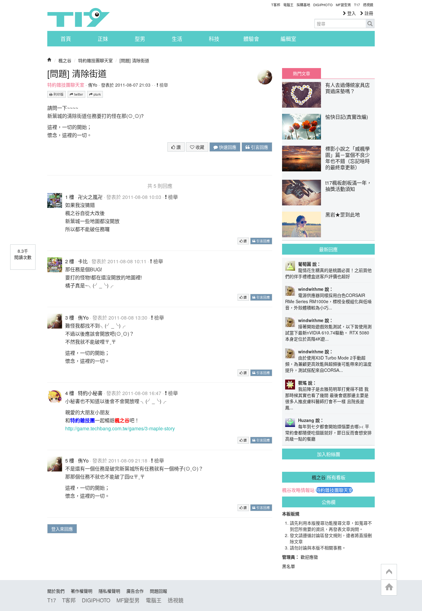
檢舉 (163, 85)
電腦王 (288, 4)
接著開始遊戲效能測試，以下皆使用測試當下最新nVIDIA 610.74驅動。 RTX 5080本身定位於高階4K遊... (328, 332)
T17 (78, 17)
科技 (214, 38)
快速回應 (227, 147)
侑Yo (92, 85)
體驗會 (251, 38)
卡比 (83, 261)
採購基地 (303, 4)
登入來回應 (62, 529)
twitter (78, 94)
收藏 (199, 147)
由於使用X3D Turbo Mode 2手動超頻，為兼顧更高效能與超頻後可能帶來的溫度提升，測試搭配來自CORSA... (328, 364)
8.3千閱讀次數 (23, 254)
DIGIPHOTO (323, 4)
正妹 (103, 38)
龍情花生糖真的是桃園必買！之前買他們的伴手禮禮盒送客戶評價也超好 (328, 273)
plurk (97, 94)
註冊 (368, 13)
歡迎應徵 (309, 557)
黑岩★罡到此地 (342, 214)
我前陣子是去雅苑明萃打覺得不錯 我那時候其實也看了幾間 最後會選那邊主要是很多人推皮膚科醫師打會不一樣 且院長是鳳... (327, 398)
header (389, 572)
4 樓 (69, 393)
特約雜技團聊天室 (95, 60)
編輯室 (288, 38)
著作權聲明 (81, 591)
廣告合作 (135, 591)
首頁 (66, 38)
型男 (140, 38)
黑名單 (288, 566)
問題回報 (158, 591)
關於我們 (56, 591)
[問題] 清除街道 (134, 60)
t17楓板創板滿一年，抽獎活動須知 (348, 185)
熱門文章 (301, 73)
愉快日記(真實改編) (346, 116)
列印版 (58, 94)
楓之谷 (64, 60)
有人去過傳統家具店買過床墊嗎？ (347, 88)
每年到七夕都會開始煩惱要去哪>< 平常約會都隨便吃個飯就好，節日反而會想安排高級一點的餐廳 (328, 432)
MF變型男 (343, 4)
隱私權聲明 (109, 591)
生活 (177, 38)
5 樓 (69, 460)
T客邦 (275, 4)
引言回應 (259, 147)
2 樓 (69, 261)
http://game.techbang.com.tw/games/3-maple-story (120, 428)
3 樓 (69, 317)
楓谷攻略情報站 (298, 490)
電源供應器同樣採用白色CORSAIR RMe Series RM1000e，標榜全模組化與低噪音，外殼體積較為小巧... (328, 301)
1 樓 (69, 196)
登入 (351, 13)
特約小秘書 (90, 393)
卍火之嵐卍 (90, 196)
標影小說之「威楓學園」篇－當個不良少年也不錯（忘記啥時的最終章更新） (347, 158)
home (389, 587)
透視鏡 (368, 4)
